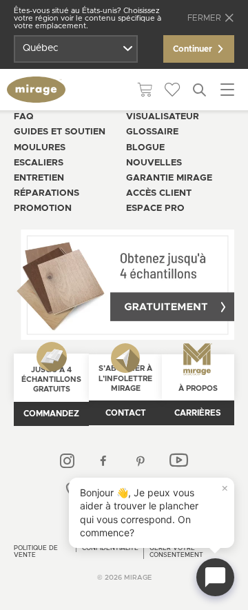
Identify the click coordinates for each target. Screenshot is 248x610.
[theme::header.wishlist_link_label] (172, 89)
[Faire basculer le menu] (227, 89)
